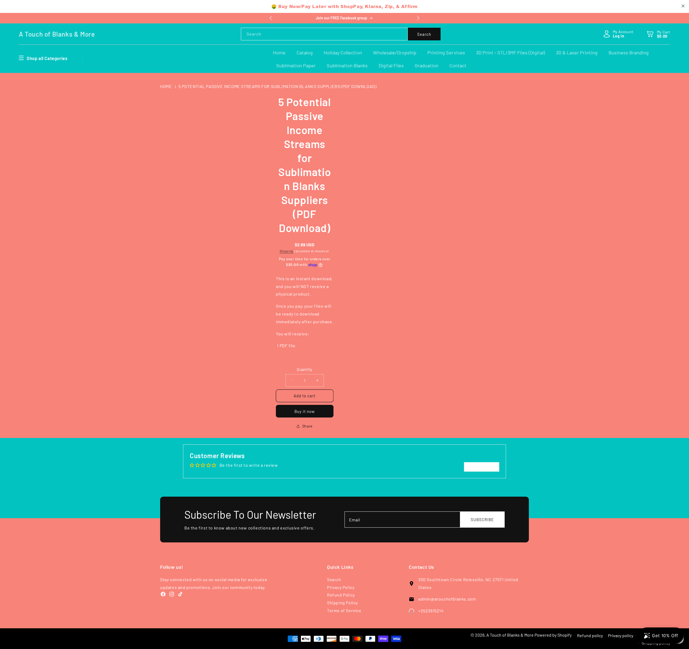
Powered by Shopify (553, 634)
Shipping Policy (342, 602)
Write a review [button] (481, 466)
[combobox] (324, 34)
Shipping (286, 251)
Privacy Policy (340, 587)
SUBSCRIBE (482, 519)
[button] (650, 34)
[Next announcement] (418, 18)
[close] (683, 6)
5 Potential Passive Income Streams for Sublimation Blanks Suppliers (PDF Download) (277, 86)
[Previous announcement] (271, 18)
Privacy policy (620, 635)
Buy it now (304, 411)
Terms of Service (344, 610)
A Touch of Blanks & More (510, 634)
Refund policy (590, 635)
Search (424, 34)
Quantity (304, 369)
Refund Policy (341, 594)
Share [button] (307, 426)
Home (166, 86)
